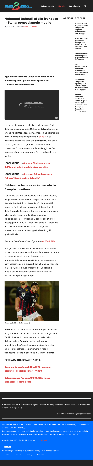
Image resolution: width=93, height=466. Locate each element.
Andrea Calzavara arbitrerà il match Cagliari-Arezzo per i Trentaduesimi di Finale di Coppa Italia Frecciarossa (81, 103)
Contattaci (42, 440)
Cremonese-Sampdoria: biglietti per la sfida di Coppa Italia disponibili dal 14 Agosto (81, 85)
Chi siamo (19, 455)
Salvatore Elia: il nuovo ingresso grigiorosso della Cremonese (81, 57)
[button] (85, 6)
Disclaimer (40, 455)
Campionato (74, 6)
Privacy (29, 455)
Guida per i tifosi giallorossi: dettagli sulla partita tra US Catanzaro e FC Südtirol (81, 44)
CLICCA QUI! (48, 241)
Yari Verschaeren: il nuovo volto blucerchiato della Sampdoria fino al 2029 (81, 70)
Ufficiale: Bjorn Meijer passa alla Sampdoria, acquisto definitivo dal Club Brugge (81, 29)
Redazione (8, 455)
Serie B (42, 136)
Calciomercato (47, 6)
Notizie (61, 6)
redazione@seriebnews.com (79, 414)
